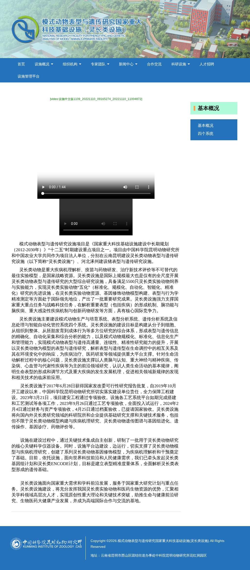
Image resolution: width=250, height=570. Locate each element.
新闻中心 (126, 64)
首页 (21, 64)
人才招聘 (206, 64)
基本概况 (205, 125)
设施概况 (42, 64)
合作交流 (154, 64)
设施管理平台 (29, 76)
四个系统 (205, 133)
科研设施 (178, 64)
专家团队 (98, 64)
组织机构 (70, 64)
